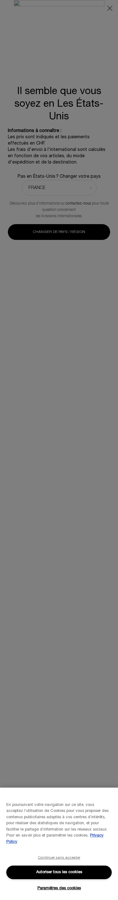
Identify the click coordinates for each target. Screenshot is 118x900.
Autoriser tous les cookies (59, 872)
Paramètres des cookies (59, 888)
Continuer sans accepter (59, 857)
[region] (59, 844)
